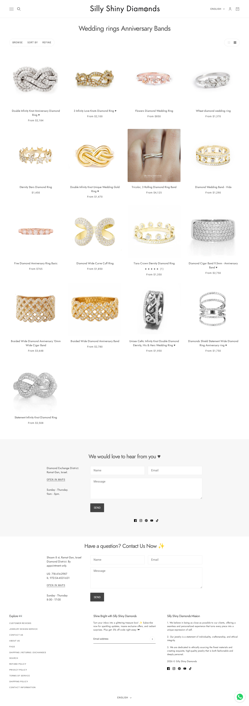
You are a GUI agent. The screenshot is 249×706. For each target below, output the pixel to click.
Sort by (32, 42)
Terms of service (19, 676)
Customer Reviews (20, 623)
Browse (17, 42)
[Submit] (152, 639)
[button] (228, 42)
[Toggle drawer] (11, 9)
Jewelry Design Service (23, 629)
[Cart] (237, 9)
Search (13, 658)
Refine (46, 42)
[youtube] (152, 520)
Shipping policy (18, 681)
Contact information (22, 687)
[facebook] (135, 520)
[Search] (19, 9)
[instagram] (141, 520)
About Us (14, 641)
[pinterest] (146, 520)
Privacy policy (18, 670)
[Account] (230, 9)
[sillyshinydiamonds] (124, 9)
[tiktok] (157, 520)
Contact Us (16, 635)
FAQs (12, 647)
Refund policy (17, 664)
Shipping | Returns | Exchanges (27, 652)
